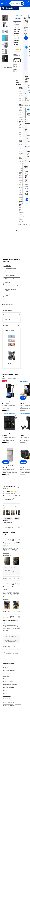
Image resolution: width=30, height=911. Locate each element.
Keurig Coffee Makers (8, 687)
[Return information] (25, 35)
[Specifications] (19, 315)
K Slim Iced (6, 667)
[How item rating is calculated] (19, 495)
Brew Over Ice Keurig (8, 681)
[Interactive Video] (5, 18)
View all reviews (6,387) (12, 653)
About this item (8, 305)
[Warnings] (19, 325)
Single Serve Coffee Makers (10, 684)
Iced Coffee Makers (8, 699)
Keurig (4, 690)
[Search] (22, 3)
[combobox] (16, 3)
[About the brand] (17, 330)
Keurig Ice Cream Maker (9, 670)
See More (10, 364)
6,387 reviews (14, 493)
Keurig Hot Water (7, 673)
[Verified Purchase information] (15, 539)
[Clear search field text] (20, 3)
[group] (20, 49)
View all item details (22, 224)
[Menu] (2, 3)
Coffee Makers (6, 696)
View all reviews (9, 499)
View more (10, 478)
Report (18, 578)
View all (16, 506)
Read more (6, 553)
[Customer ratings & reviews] (19, 486)
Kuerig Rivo (6, 676)
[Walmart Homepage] (6, 3)
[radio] (17, 60)
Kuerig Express (7, 678)
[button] (17, 82)
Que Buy (27, 190)
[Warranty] (17, 319)
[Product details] (19, 310)
